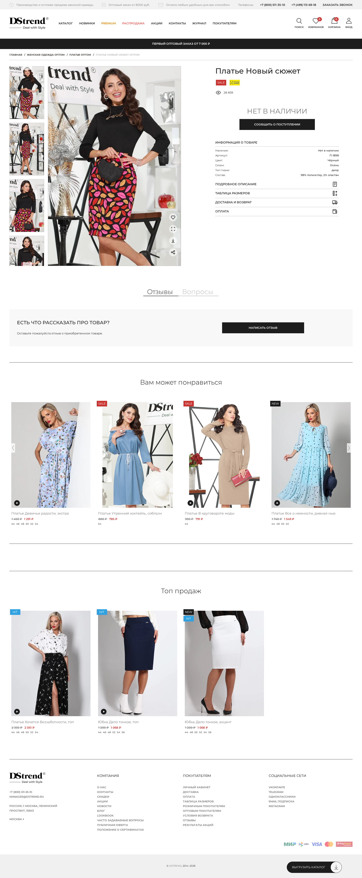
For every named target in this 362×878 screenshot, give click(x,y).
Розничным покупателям (204, 806)
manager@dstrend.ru (26, 796)
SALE (221, 82)
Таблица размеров (198, 801)
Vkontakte (277, 787)
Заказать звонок (338, 5)
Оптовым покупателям (202, 811)
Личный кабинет (196, 787)
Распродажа (133, 23)
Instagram (277, 806)
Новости (104, 806)
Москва (15, 819)
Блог (101, 811)
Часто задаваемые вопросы (120, 820)
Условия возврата (198, 815)
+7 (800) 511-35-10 (272, 5)
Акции (156, 23)
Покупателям (197, 776)
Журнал (199, 23)
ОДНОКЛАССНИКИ (282, 796)
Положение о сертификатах (120, 829)
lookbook (105, 815)
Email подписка (281, 801)
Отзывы (189, 820)
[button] (27, 68)
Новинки (87, 23)
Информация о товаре (236, 142)
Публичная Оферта (112, 825)
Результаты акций (198, 825)
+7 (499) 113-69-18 (303, 5)
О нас (101, 787)
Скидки (103, 796)
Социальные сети (288, 776)
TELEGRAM (276, 792)
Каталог (66, 23)
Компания (108, 776)
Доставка (191, 792)
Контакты (177, 23)
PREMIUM (108, 23)
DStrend (175, 865)
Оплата (189, 796)
